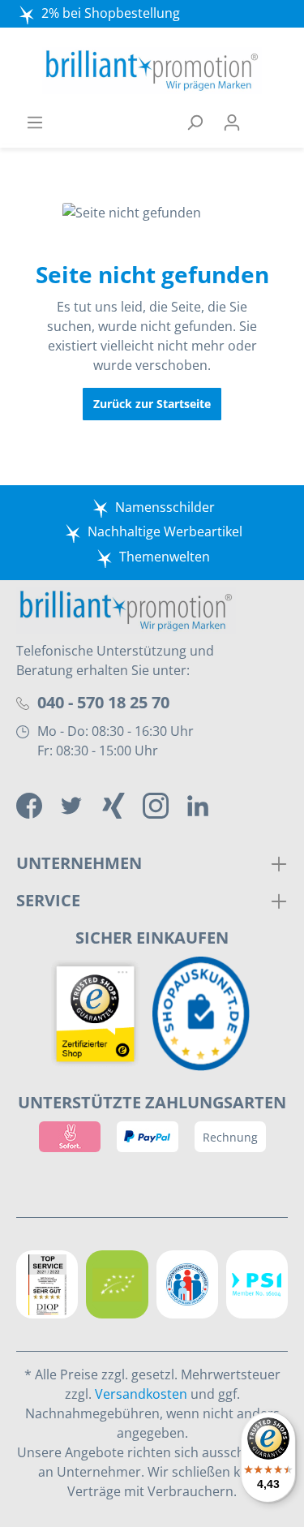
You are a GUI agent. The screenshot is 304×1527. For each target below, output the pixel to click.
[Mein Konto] (231, 122)
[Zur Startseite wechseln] (152, 70)
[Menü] (35, 122)
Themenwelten (164, 557)
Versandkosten (141, 1394)
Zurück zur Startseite (152, 403)
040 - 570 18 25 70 (103, 702)
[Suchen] (194, 122)
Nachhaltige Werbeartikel (165, 531)
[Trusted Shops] (99, 1014)
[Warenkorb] (269, 122)
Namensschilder (165, 507)
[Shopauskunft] (205, 1014)
